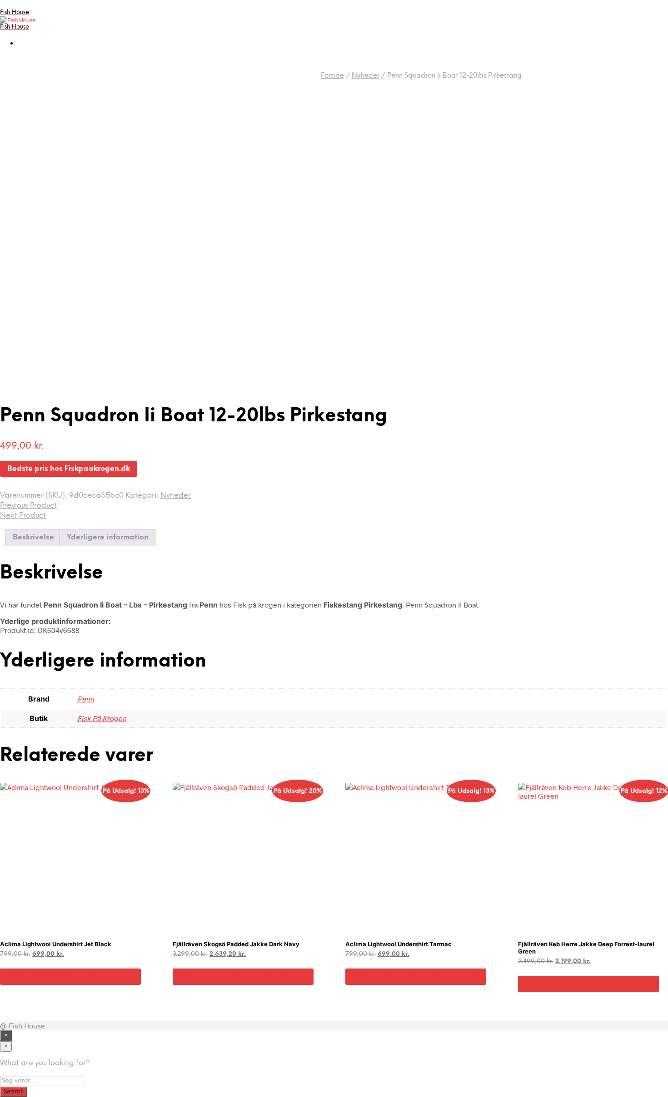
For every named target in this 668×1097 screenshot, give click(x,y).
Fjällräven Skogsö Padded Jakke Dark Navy (236, 944)
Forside (332, 75)
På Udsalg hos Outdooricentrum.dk (70, 976)
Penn (85, 698)
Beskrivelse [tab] (33, 537)
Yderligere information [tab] (108, 537)
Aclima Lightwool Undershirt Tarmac (398, 944)
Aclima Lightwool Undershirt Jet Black (55, 944)
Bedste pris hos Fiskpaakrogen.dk (68, 469)
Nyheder (365, 75)
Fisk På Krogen (101, 718)
